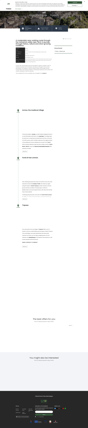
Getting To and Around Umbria (23, 416)
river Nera (41, 136)
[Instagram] (59, 408)
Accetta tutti (75, 2)
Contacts (17, 410)
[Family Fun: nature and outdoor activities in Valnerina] (53, 339)
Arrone (33, 134)
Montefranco (32, 237)
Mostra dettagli (18, 8)
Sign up (44, 414)
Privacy (23, 410)
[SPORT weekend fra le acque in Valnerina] (79, 339)
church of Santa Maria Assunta (41, 146)
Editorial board (18, 412)
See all (70, 325)
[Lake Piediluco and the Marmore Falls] (41, 375)
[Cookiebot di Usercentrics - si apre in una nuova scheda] (8, 9)
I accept (40, 416)
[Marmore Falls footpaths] (59, 375)
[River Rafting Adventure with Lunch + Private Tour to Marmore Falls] (44, 339)
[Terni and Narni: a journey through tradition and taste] (50, 375)
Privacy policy (42, 416)
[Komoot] (65, 408)
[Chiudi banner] (84, 1)
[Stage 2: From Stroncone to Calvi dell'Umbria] (68, 375)
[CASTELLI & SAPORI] (27, 339)
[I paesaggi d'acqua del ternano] (30, 375)
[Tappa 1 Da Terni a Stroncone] (19, 375)
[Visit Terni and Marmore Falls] (62, 339)
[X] (57, 408)
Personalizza (74, 5)
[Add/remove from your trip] (21, 328)
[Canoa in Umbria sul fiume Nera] (19, 339)
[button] (24, 413)
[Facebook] (55, 408)
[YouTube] (63, 408)
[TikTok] (61, 408)
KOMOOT (44, 73)
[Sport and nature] (71, 339)
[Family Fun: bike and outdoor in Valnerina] (36, 339)
